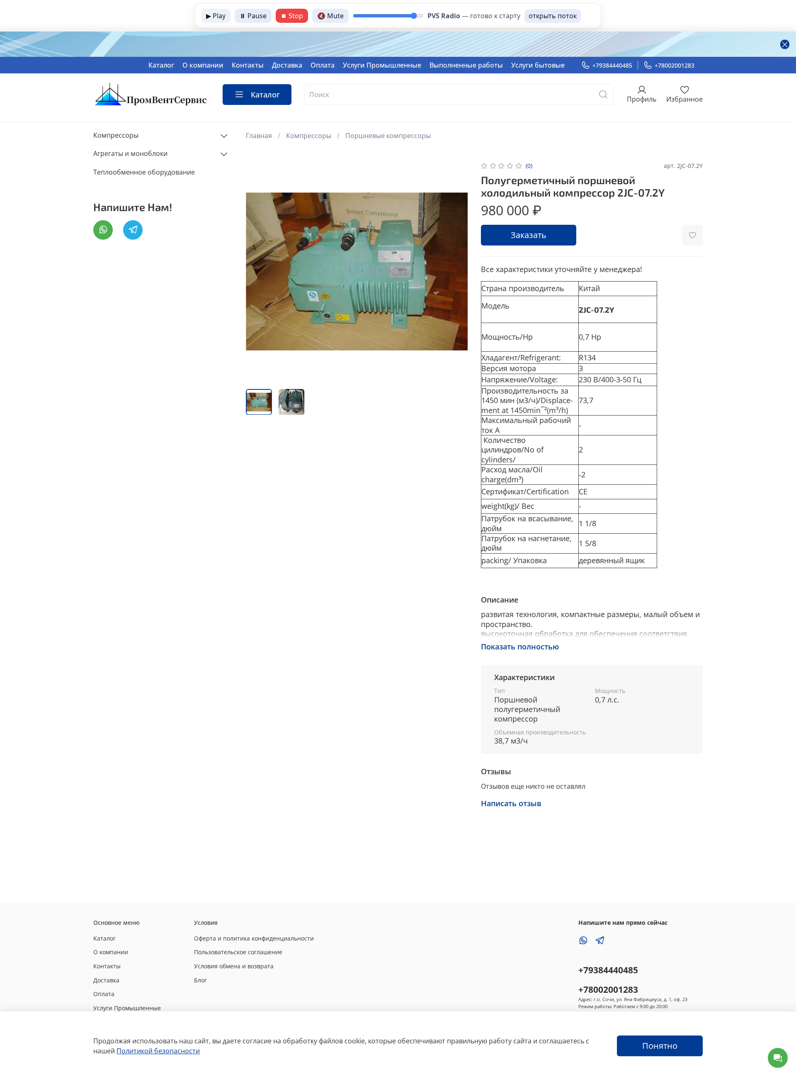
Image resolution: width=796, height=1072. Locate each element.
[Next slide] (454, 271)
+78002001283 (674, 65)
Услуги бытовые (538, 65)
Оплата (323, 65)
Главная (259, 135)
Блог (200, 980)
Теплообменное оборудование (144, 172)
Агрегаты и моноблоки (130, 153)
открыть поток (553, 15)
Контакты (248, 65)
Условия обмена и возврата (234, 966)
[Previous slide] (259, 271)
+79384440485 (612, 65)
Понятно (659, 1045)
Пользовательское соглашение (238, 952)
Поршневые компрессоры (388, 135)
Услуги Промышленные (382, 65)
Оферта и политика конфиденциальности (254, 938)
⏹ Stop (292, 15)
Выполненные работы (466, 65)
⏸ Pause (253, 15)
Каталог (161, 65)
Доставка (287, 65)
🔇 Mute (330, 15)
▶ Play (216, 15)
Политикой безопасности (158, 1050)
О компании (202, 65)
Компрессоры (308, 135)
